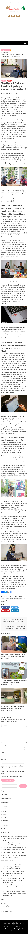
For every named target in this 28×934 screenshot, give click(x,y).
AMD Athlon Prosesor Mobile (11, 596)
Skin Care (5, 826)
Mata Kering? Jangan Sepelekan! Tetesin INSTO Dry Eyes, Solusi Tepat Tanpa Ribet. (15, 838)
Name (3, 746)
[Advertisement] (14, 28)
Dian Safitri (6, 865)
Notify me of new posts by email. (12, 776)
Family (4, 809)
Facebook (6, 607)
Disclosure (17, 16)
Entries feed (6, 906)
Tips (4, 828)
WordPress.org (7, 912)
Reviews (14, 16)
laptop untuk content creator (11, 600)
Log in (4, 903)
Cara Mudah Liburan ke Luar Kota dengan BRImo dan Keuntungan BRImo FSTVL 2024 (14, 867)
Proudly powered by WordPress (13, 927)
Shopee (3, 791)
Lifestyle (3, 80)
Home (9, 16)
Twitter (15, 607)
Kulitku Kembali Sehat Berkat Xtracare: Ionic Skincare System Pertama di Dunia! (14, 873)
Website (3, 759)
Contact (19, 16)
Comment (4, 725)
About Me (12, 16)
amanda (5, 885)
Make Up (5, 820)
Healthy (5, 814)
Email (3, 752)
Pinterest (6, 610)
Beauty (5, 806)
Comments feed (7, 909)
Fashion (5, 811)
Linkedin (15, 610)
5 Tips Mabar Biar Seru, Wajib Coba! (13, 852)
